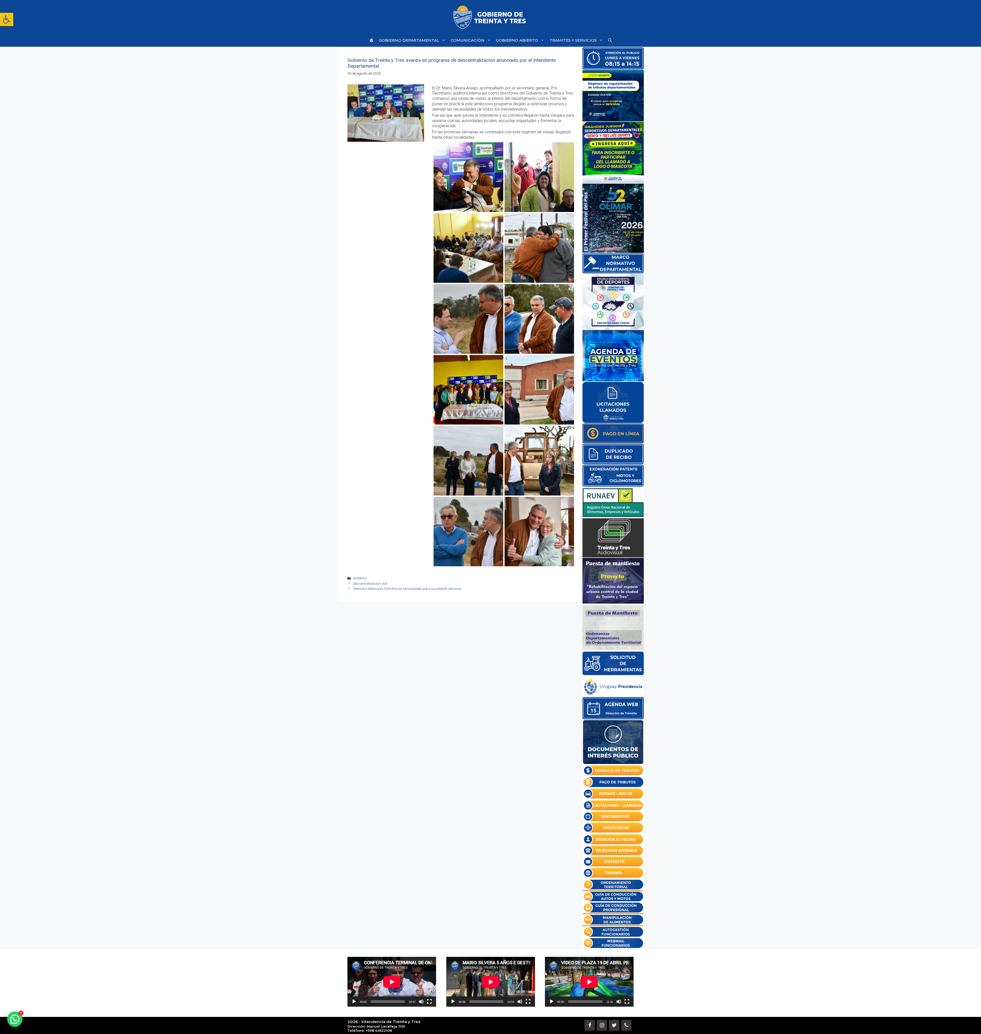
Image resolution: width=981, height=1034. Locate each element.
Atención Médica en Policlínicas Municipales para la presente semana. (407, 588)
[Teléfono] (626, 1025)
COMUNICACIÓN (467, 40)
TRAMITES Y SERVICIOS (573, 40)
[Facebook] (590, 1025)
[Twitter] (614, 1025)
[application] (391, 982)
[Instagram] (602, 1025)
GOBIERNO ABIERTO (517, 40)
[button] (6, 19)
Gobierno (360, 578)
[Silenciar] (421, 1001)
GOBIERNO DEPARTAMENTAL (409, 40)
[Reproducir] (354, 1001)
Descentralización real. (370, 583)
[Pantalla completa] (429, 1001)
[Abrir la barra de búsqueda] (609, 40)
